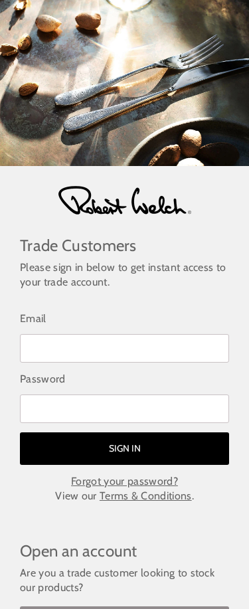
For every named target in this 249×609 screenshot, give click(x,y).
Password (43, 379)
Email (33, 318)
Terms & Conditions (146, 495)
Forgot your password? (124, 481)
